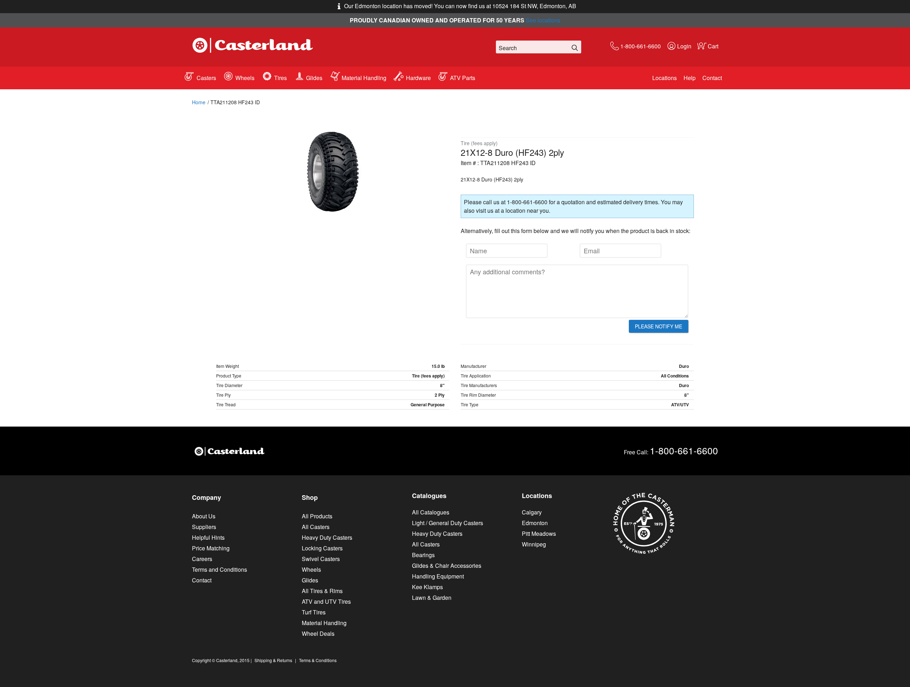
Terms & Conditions (318, 660)
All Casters (316, 527)
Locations (664, 78)
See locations (543, 20)
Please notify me (658, 326)
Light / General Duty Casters (447, 523)
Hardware (418, 78)
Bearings (423, 555)
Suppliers (204, 527)
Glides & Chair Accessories (446, 565)
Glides (314, 78)
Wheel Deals (318, 633)
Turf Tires (314, 612)
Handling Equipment (438, 576)
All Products (317, 516)
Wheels (245, 78)
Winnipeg (534, 544)
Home (198, 102)
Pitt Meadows (539, 533)
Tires (280, 78)
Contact (712, 78)
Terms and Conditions (219, 569)
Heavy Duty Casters (327, 537)
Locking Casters (322, 548)
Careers (202, 559)
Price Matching (211, 548)
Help (690, 78)
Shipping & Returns (273, 660)
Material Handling (364, 78)
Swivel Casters (321, 559)
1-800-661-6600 (640, 46)
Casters (206, 78)
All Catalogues (430, 512)
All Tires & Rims (322, 591)
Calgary (532, 512)
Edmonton (535, 523)
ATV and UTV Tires (326, 601)
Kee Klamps (427, 587)
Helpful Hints (208, 537)
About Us (203, 516)
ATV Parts (462, 78)
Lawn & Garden (431, 597)
